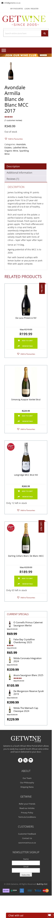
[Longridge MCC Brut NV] (26, 457)
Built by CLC (42, 884)
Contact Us (27, 838)
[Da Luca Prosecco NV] (26, 300)
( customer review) (13, 120)
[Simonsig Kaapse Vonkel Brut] (26, 382)
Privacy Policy (27, 812)
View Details (27, 346)
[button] (13, 138)
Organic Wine (11, 150)
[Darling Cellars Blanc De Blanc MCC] (26, 538)
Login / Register (31, 8)
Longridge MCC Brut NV (26, 475)
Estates (8, 147)
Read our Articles (27, 808)
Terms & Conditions (27, 817)
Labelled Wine (20, 147)
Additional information (19, 172)
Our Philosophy (27, 782)
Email (26, 866)
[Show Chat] (49, 915)
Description (13, 166)
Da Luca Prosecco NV (25, 318)
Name (26, 859)
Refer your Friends (27, 803)
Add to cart (27, 340)
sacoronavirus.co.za (27, 842)
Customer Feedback (27, 833)
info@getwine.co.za (12, 3)
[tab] (25, 166)
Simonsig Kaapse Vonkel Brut (25, 399)
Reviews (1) (13, 179)
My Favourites (16, 8)
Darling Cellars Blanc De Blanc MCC (26, 556)
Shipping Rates (27, 787)
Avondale (21, 144)
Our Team (27, 778)
